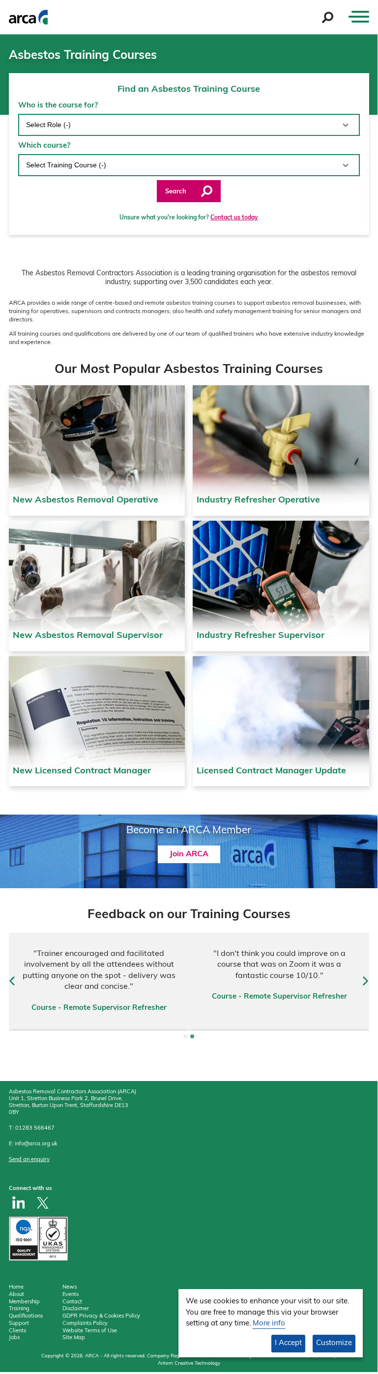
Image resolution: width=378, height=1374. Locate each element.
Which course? (44, 146)
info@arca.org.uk (36, 1144)
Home (16, 1287)
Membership (24, 1302)
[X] (42, 1202)
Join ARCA (189, 854)
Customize (334, 1343)
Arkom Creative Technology (189, 1363)
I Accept (288, 1343)
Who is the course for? (58, 105)
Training (19, 1309)
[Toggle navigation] (359, 17)
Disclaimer (75, 1309)
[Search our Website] (327, 17)
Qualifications (26, 1316)
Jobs (14, 1338)
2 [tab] (192, 1036)
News (69, 1287)
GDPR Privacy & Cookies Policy (101, 1316)
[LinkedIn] (18, 1202)
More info (269, 1323)
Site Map (73, 1338)
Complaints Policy (85, 1323)
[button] (12, 981)
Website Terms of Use (89, 1331)
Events (70, 1294)
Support (19, 1323)
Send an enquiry (29, 1160)
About (16, 1294)
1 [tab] (185, 1036)
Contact (72, 1302)
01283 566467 (35, 1128)
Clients (17, 1331)
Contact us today (234, 218)
